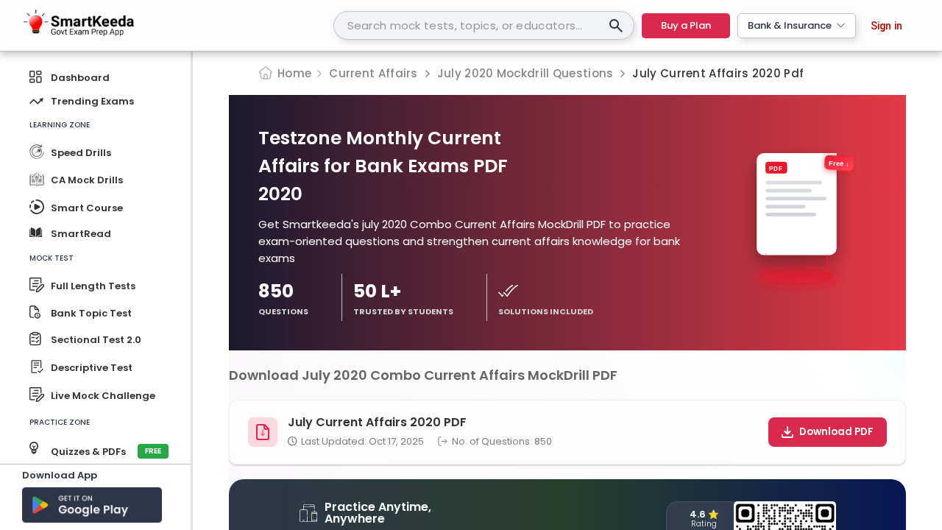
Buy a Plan (686, 25)
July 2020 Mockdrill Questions (525, 73)
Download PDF (836, 432)
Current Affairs (373, 73)
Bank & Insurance (790, 25)
